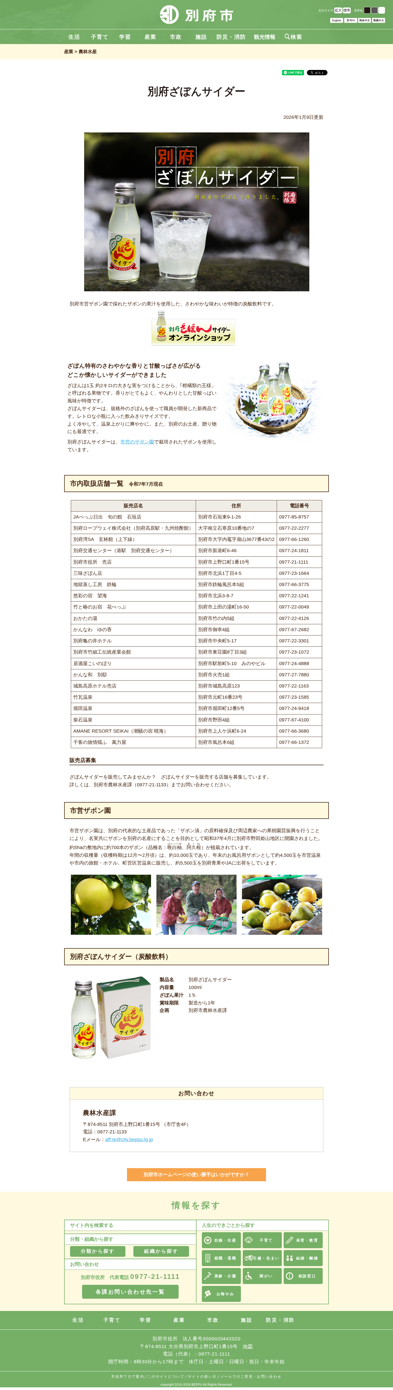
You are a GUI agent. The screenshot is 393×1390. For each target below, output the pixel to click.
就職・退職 (225, 1258)
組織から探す (161, 1251)
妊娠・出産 (225, 1240)
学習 (125, 37)
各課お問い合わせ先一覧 (130, 1292)
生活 (74, 37)
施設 (201, 37)
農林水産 (88, 51)
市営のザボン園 (137, 442)
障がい (266, 1276)
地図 (248, 1346)
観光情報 (264, 37)
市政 (176, 37)
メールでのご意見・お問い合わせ (251, 1377)
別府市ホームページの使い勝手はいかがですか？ (196, 1174)
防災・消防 (231, 37)
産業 (150, 37)
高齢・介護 (225, 1276)
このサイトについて (166, 1377)
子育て (100, 37)
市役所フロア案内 (127, 1377)
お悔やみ (225, 1294)
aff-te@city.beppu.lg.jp (129, 1139)
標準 (346, 10)
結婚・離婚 (307, 1258)
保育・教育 (307, 1240)
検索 (293, 37)
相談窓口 (307, 1276)
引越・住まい (266, 1258)
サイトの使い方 (202, 1377)
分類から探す (98, 1251)
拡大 (338, 10)
